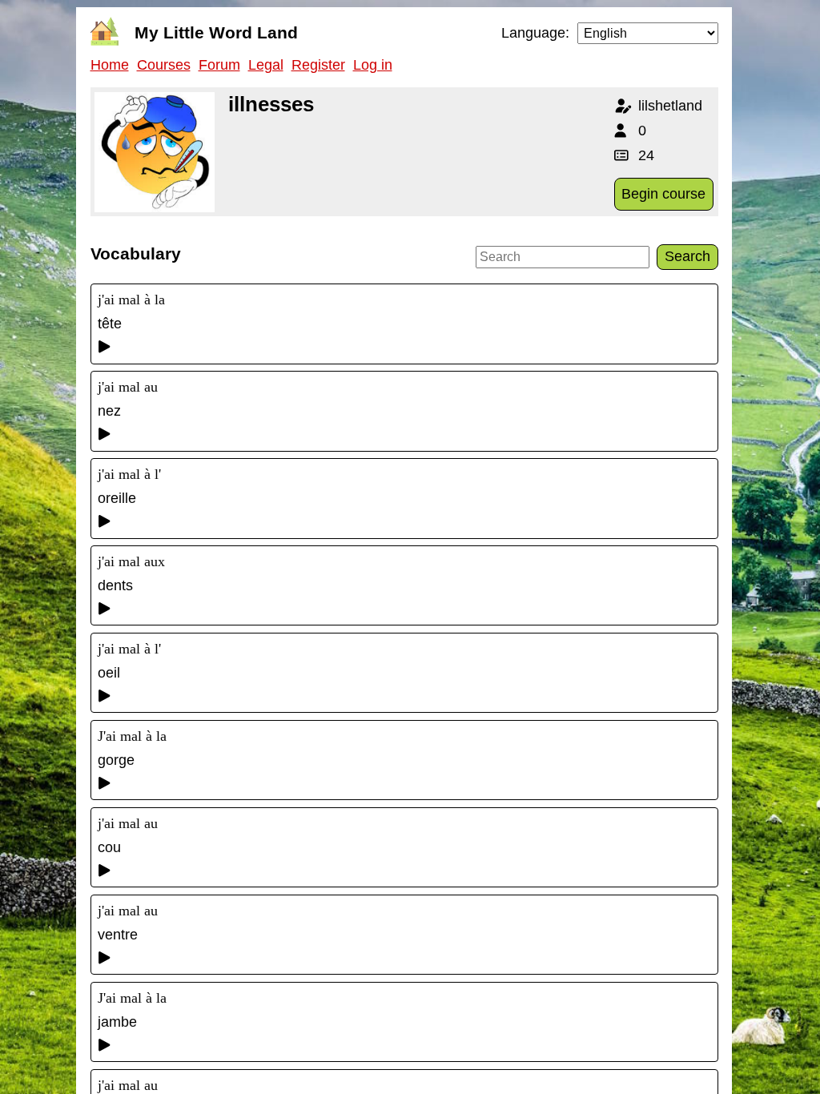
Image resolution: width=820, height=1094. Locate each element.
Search (687, 256)
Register (318, 65)
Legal (265, 65)
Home (109, 65)
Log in (372, 65)
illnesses (271, 104)
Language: (535, 33)
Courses (164, 65)
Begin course (663, 194)
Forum (219, 65)
